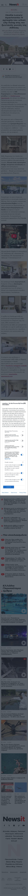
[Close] (24, 403)
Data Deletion (5, 492)
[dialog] (14, 448)
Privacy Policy (22, 492)
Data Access (14, 492)
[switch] (22, 435)
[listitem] (14, 431)
